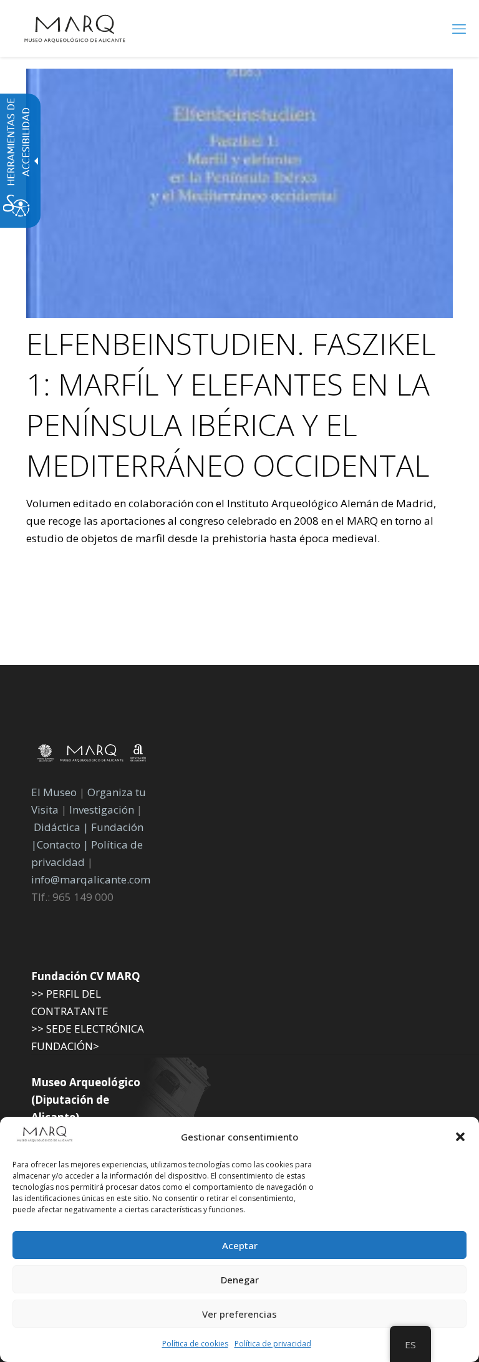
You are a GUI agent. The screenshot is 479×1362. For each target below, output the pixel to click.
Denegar (240, 1279)
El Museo (54, 792)
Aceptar (240, 1245)
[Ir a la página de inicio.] (74, 28)
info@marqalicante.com (90, 879)
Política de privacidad (273, 1343)
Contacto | (63, 844)
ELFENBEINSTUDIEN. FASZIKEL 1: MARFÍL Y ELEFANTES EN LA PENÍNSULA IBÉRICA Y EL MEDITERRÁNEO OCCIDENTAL (231, 404)
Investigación (101, 809)
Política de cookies (195, 1343)
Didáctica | (62, 827)
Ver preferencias (239, 1314)
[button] (460, 1137)
